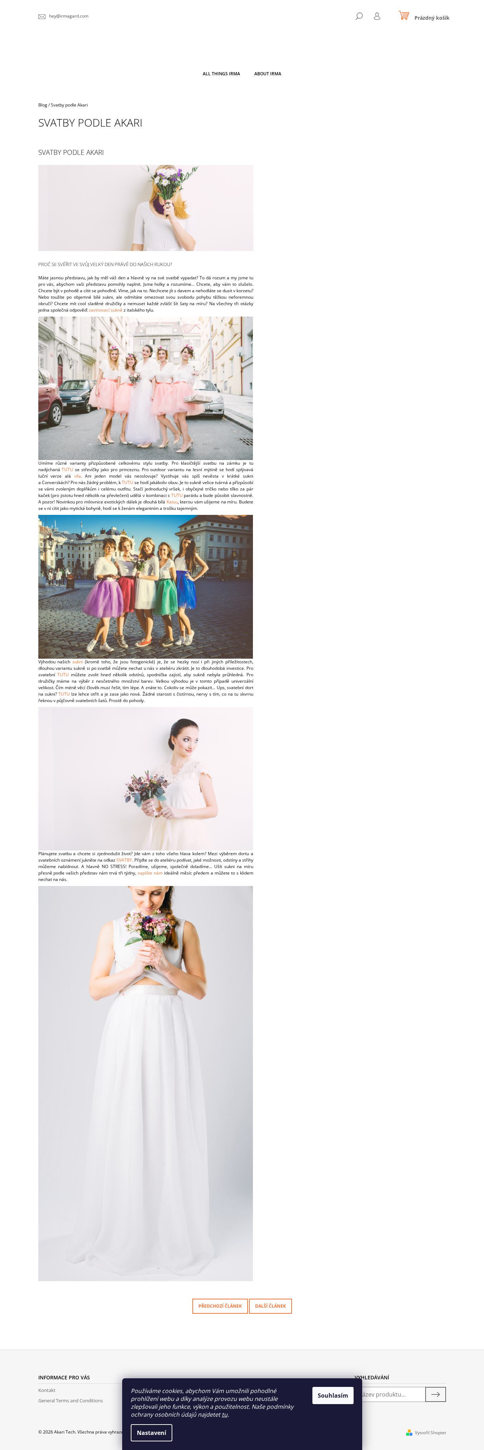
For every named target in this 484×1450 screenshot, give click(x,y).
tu (224, 1414)
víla (77, 476)
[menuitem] (221, 73)
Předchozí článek (220, 1306)
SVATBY (124, 860)
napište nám (150, 873)
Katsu (172, 502)
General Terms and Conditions (70, 1400)
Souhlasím (333, 1395)
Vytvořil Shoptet (430, 1433)
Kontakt (47, 1390)
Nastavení (151, 1433)
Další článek (270, 1306)
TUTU (67, 469)
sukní (77, 662)
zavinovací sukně (106, 310)
